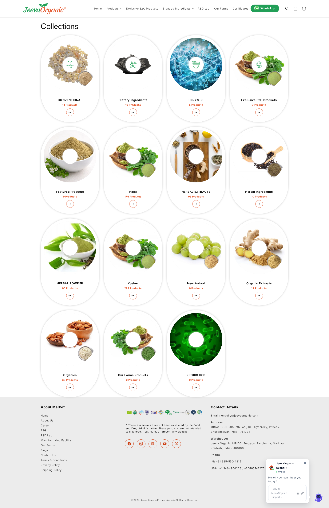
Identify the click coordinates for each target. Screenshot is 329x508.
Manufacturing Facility (56, 440)
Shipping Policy (51, 470)
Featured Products (70, 194)
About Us (47, 420)
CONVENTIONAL (70, 102)
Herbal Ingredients (259, 194)
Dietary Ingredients (133, 102)
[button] (114, 9)
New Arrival (196, 286)
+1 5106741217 (254, 468)
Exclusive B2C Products (259, 102)
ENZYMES (195, 102)
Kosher (133, 286)
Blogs (44, 450)
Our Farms (48, 445)
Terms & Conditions (54, 460)
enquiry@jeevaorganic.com (239, 415)
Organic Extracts (259, 286)
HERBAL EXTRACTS (196, 194)
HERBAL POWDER (70, 286)
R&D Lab (46, 435)
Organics (70, 377)
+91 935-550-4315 (228, 461)
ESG (43, 430)
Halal (133, 194)
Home (44, 415)
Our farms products (133, 377)
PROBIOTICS (196, 377)
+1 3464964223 (230, 468)
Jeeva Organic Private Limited (157, 500)
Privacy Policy (50, 465)
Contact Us (48, 455)
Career (45, 425)
